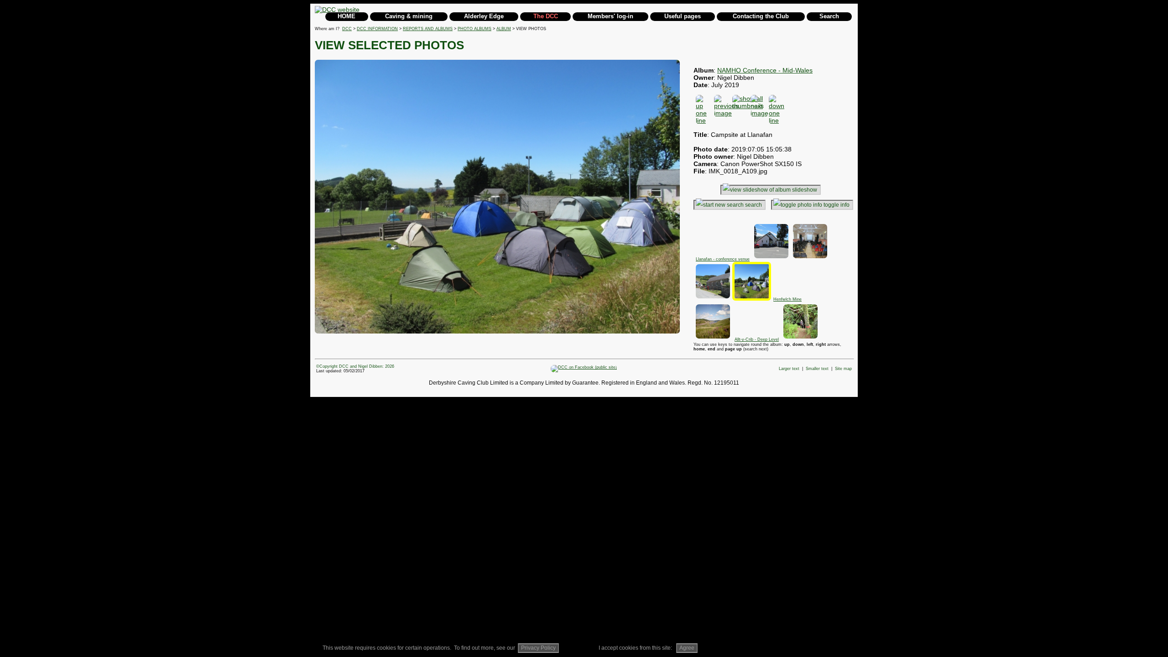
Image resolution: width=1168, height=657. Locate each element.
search (753, 205)
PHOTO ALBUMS (474, 28)
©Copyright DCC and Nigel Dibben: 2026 (355, 366)
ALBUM (503, 28)
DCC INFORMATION (377, 28)
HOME (346, 16)
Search (829, 16)
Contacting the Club (761, 16)
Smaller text (817, 368)
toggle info (836, 205)
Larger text (789, 368)
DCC (347, 28)
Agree (686, 648)
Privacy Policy (538, 648)
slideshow (805, 190)
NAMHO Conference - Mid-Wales (765, 70)
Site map (843, 368)
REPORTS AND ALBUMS (428, 28)
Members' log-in (610, 16)
